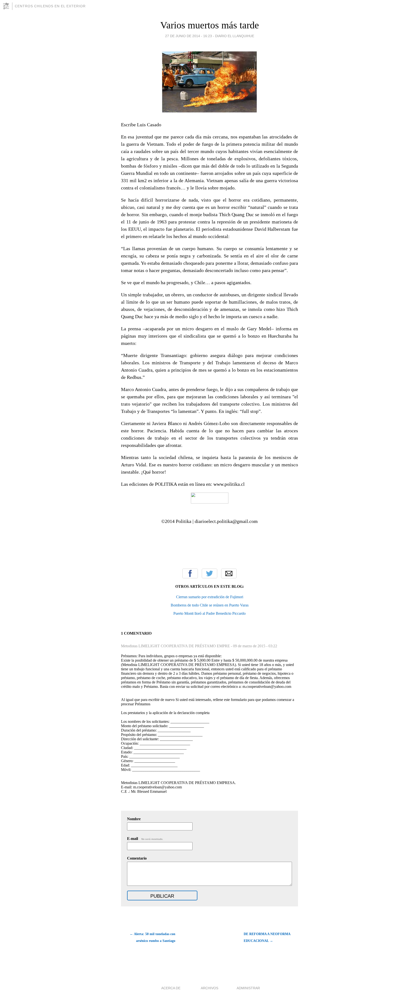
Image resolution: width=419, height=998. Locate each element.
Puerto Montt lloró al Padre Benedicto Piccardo (209, 613)
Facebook (190, 573)
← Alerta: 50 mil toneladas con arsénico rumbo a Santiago (152, 937)
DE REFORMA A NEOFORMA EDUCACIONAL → (267, 937)
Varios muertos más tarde (209, 25)
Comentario (137, 858)
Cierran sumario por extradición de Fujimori (209, 597)
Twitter (209, 573)
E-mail (145, 838)
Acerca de (170, 988)
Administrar (248, 988)
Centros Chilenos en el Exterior (50, 6)
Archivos (209, 988)
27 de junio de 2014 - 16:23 (188, 36)
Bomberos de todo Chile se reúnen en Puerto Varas (210, 605)
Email (229, 573)
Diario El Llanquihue (234, 36)
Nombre (134, 819)
